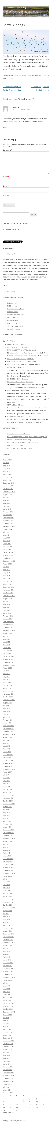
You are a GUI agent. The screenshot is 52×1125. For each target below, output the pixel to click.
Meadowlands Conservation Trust (19, 448)
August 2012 (7, 945)
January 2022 (7, 619)
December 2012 (8, 934)
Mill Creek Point (13, 323)
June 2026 (6, 466)
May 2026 (6, 468)
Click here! (11, 254)
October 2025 (8, 489)
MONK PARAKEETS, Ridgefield (18, 390)
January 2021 (7, 653)
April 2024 (6, 541)
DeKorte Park (12, 303)
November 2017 (8, 763)
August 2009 (7, 1049)
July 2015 (6, 844)
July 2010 (6, 1018)
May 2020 (6, 677)
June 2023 (6, 570)
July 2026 (6, 463)
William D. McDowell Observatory (19, 440)
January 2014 (7, 896)
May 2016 (6, 815)
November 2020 (8, 659)
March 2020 (7, 682)
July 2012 (6, 948)
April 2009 (6, 1061)
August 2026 (7, 460)
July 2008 (6, 1087)
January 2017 (7, 792)
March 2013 (7, 925)
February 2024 (8, 546)
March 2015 (7, 856)
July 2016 (6, 809)
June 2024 (6, 535)
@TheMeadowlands (11, 229)
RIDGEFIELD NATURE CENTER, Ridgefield (21, 361)
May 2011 (6, 989)
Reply (5, 127)
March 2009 (7, 1064)
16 (30, 1104)
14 (17, 1104)
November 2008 (8, 1075)
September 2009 (9, 1047)
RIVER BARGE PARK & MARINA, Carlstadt (21, 350)
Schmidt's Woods (13, 329)
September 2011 (9, 977)
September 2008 (9, 1081)
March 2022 (7, 613)
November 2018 (8, 729)
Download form (9, 341)
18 (43, 1104)
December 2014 (8, 864)
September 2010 (9, 1012)
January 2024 (7, 549)
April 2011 (6, 992)
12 (4, 1104)
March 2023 (7, 578)
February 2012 (8, 963)
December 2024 (8, 518)
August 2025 (7, 494)
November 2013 (8, 902)
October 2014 (8, 870)
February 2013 (8, 928)
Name (6, 176)
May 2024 (6, 538)
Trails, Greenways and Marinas (18, 434)
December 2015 (8, 830)
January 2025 (7, 515)
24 (37, 1107)
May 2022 (6, 607)
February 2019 (8, 720)
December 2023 (8, 552)
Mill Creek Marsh (13, 306)
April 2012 (6, 957)
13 (10, 1104)
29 (23, 1110)
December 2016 (8, 795)
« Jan (5, 1112)
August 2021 (7, 633)
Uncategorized (26, 75)
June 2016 (6, 812)
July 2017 (6, 775)
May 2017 (6, 781)
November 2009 (8, 1041)
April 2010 (6, 1026)
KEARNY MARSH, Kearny (16, 405)
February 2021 (8, 651)
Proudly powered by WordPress (14, 1121)
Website (6, 195)
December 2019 (8, 691)
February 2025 (8, 512)
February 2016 (8, 824)
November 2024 (8, 520)
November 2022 (8, 590)
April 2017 (6, 783)
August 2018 (7, 737)
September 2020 (9, 665)
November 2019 (8, 694)
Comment (7, 150)
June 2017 (6, 778)
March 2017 (7, 786)
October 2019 (8, 697)
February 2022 (8, 616)
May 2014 (6, 885)
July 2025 (6, 497)
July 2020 (6, 671)
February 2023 (8, 581)
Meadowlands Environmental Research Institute (24, 442)
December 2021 (8, 622)
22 (23, 1107)
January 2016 (7, 827)
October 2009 (8, 1044)
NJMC (5, 78)
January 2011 (7, 1000)
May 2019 (6, 711)
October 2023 (8, 558)
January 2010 (7, 1035)
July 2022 (6, 601)
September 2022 (9, 596)
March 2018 (7, 752)
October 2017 (8, 766)
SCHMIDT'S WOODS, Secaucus (18, 379)
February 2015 (8, 859)
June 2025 (6, 500)
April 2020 (6, 679)
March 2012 (7, 960)
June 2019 (6, 708)
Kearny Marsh (12, 312)
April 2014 (6, 888)
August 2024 (7, 529)
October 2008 (8, 1078)
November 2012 (8, 937)
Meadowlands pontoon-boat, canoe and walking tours (27, 437)
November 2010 (8, 1006)
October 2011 (8, 974)
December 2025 (8, 483)
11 (43, 1101)
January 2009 (7, 1070)
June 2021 (6, 639)
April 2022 (6, 610)
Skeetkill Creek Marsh (15, 326)
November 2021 (8, 625)
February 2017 (8, 789)
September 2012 (9, 942)
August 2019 (7, 703)
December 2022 (8, 587)
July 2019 (6, 705)
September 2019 (9, 700)
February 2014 (8, 893)
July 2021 (6, 636)
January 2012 (7, 966)
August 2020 (7, 668)
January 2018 (7, 757)
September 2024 (9, 526)
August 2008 (7, 1084)
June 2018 (6, 743)
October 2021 (8, 627)
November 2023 (8, 555)
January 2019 (7, 723)
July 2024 (6, 532)
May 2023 (6, 572)
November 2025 (8, 486)
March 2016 (7, 821)
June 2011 (6, 986)
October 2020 (8, 662)
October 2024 (8, 523)
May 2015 (6, 850)
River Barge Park (13, 320)
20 (10, 1107)
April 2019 (6, 714)
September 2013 (9, 908)
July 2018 (6, 740)
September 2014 (9, 873)
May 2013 (6, 919)
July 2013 (6, 914)
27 (10, 1110)
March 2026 (7, 474)
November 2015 (8, 833)
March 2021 (7, 648)
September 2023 (9, 561)
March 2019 (7, 717)
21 (17, 1107)
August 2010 (7, 1015)
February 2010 (8, 1032)
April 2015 (6, 853)
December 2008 (8, 1073)
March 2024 (7, 544)
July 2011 (6, 983)
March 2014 (7, 890)
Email (6, 186)
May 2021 (6, 642)
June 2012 (6, 951)
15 (23, 1104)
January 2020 (7, 688)
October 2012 (8, 940)
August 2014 (7, 876)
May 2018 (6, 746)
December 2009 (8, 1038)
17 (37, 1104)
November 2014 (8, 867)
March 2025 (7, 509)
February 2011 (8, 997)
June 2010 (6, 1020)
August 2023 (7, 564)
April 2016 (6, 818)
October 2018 (8, 731)
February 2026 (8, 477)
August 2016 (7, 807)
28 (17, 1110)
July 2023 (6, 567)
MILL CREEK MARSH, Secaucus (18, 347)
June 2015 (6, 847)
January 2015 (7, 862)
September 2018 (9, 734)
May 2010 (6, 1023)
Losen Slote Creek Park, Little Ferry (20, 416)
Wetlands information (15, 445)
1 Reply (10, 78)
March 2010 (7, 1029)
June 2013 (6, 916)
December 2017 (8, 760)
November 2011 (8, 971)
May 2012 (6, 954)
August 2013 (7, 911)
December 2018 (8, 726)
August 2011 (7, 980)
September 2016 (9, 804)
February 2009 (8, 1067)
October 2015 (8, 836)
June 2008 (6, 1090)
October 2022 (8, 593)
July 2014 (6, 879)
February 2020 (8, 685)
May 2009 (6, 1058)
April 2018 (6, 749)
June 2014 (6, 882)
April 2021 (6, 645)
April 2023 (6, 575)
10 (37, 1101)
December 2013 (8, 899)
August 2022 (7, 598)
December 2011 (8, 968)
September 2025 (9, 492)
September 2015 (9, 838)
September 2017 (9, 769)
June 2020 (6, 674)
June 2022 (6, 604)
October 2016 (8, 801)
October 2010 (8, 1009)
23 (30, 1107)
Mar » (10, 1112)
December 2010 (8, 1003)
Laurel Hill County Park (15, 309)
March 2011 (7, 994)
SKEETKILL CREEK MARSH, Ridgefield (20, 382)
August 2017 (7, 772)
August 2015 (7, 841)
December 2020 (8, 656)
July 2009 (6, 1052)
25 (43, 1107)
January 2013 (7, 931)
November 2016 (8, 798)
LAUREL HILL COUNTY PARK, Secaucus (20, 359)
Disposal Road (12, 317)
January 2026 (7, 480)
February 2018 (8, 755)
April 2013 (6, 922)
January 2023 (7, 584)
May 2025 (6, 503)
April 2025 (6, 506)
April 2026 (6, 471)
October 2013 (8, 905)
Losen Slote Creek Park (15, 314)
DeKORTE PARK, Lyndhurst (16, 344)
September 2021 (9, 630)
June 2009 (6, 1055)
